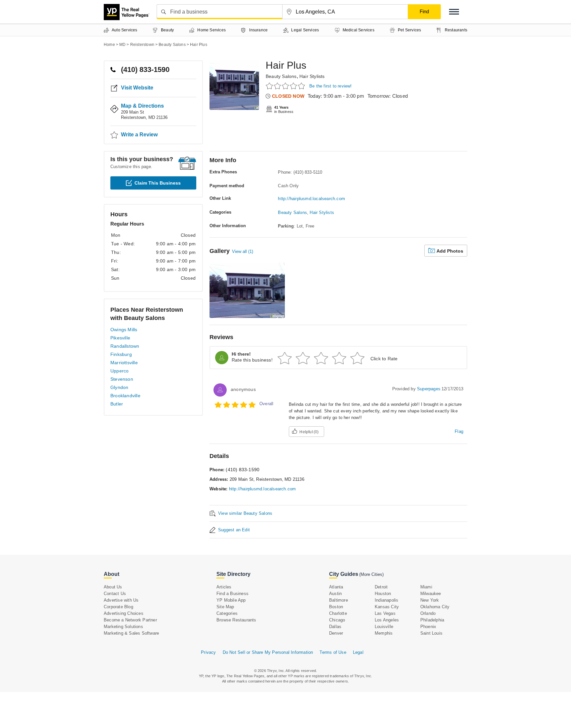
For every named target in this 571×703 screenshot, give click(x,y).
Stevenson (121, 379)
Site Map (225, 606)
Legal (358, 652)
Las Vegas (385, 613)
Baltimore (338, 600)
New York (429, 600)
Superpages (428, 388)
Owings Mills (123, 329)
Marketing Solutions (123, 626)
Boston (336, 606)
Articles (224, 586)
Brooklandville (125, 395)
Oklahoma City (435, 606)
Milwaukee (430, 593)
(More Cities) (371, 574)
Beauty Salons (281, 76)
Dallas (335, 626)
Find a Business (232, 593)
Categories (227, 613)
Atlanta (336, 586)
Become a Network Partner (130, 619)
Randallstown (124, 346)
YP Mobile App (231, 600)
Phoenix (428, 626)
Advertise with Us (121, 600)
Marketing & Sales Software (131, 633)
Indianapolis (386, 600)
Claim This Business (157, 183)
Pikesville (120, 337)
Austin (335, 593)
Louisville (384, 626)
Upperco (119, 370)
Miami (426, 586)
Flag (459, 431)
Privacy (208, 652)
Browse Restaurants (236, 619)
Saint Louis (431, 633)
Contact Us (115, 593)
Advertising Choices (123, 613)
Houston (383, 593)
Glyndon (119, 387)
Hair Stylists (312, 76)
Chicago (337, 619)
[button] (454, 12)
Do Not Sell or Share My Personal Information (268, 652)
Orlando (428, 613)
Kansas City (387, 606)
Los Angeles (387, 619)
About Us (113, 586)
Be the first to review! (330, 86)
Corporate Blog (118, 606)
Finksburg (121, 354)
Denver (336, 633)
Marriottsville (124, 362)
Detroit (381, 586)
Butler (116, 403)
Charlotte (338, 613)
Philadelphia (432, 619)
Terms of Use (333, 652)
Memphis (384, 633)
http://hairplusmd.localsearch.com (311, 198)
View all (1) (242, 251)
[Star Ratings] (286, 85)
